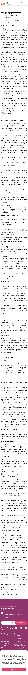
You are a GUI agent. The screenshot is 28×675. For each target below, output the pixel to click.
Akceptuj (14, 669)
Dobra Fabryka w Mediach (7, 643)
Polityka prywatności (13, 672)
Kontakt (3, 649)
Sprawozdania (4, 639)
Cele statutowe (4, 636)
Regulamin (3, 645)
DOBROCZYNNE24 (5, 641)
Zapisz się (20, 622)
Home (2, 8)
